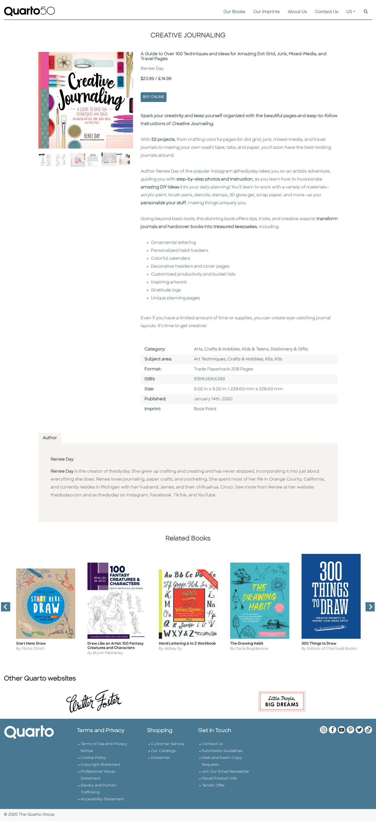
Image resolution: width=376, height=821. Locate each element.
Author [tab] (50, 438)
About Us (297, 12)
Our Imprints (266, 12)
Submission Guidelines (222, 751)
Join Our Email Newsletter (225, 772)
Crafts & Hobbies (245, 359)
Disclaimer (160, 758)
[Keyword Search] (365, 12)
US (349, 12)
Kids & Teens (255, 349)
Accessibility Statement (102, 799)
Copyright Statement (100, 765)
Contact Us (326, 12)
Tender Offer (213, 786)
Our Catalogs (163, 751)
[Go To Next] (368, 608)
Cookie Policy (93, 758)
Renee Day (62, 460)
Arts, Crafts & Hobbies (217, 349)
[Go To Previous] (3, 608)
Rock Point (205, 409)
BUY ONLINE (153, 97)
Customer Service (167, 744)
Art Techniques (210, 359)
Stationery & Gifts (289, 349)
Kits (269, 359)
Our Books (234, 12)
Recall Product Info (219, 779)
